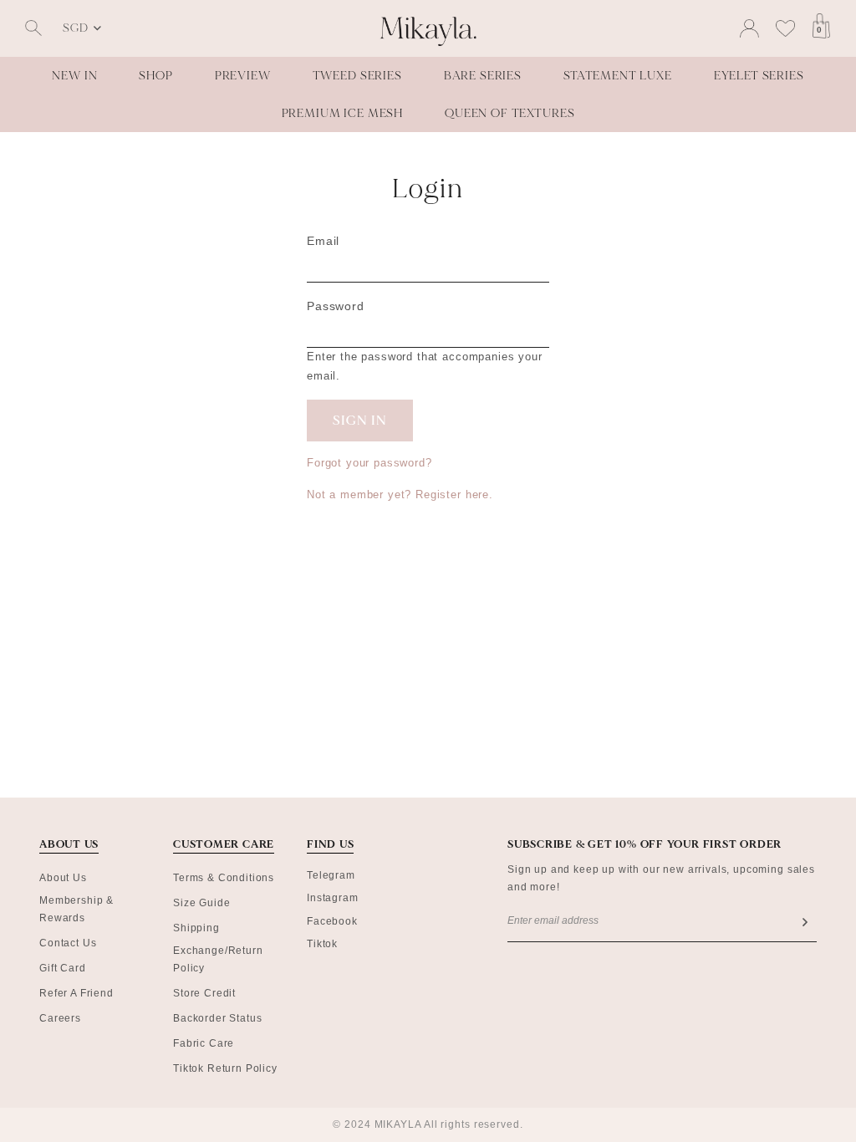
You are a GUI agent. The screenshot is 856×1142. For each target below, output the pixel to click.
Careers (60, 1018)
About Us (63, 878)
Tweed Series (357, 76)
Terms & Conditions (223, 878)
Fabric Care (203, 1043)
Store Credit (204, 993)
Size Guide (201, 903)
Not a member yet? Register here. (400, 494)
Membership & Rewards (76, 909)
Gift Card (62, 968)
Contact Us (67, 943)
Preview (243, 76)
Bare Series (483, 76)
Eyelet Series (759, 76)
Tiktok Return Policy (225, 1068)
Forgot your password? (369, 462)
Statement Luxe (617, 76)
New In (74, 76)
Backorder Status (217, 1018)
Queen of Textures (509, 113)
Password (335, 306)
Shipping (196, 928)
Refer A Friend (76, 993)
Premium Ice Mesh (342, 113)
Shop (155, 76)
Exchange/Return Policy (218, 959)
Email (323, 240)
